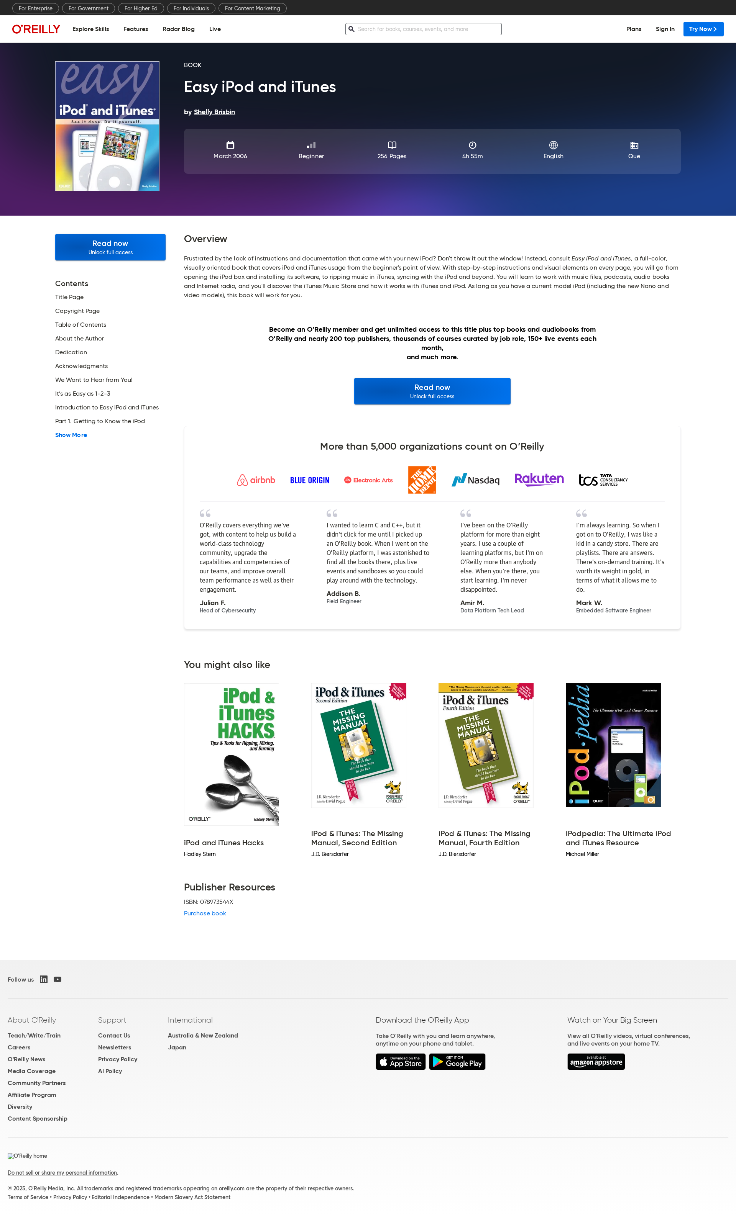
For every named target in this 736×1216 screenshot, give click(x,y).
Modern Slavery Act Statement (192, 1197)
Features (135, 29)
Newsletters (114, 1047)
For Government (88, 8)
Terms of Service (28, 1197)
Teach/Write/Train (34, 1035)
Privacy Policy (117, 1059)
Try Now (700, 29)
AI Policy (110, 1071)
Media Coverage (32, 1071)
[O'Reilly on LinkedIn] (44, 979)
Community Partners (37, 1083)
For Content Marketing (252, 8)
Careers (19, 1047)
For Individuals (191, 8)
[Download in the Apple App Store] (401, 1068)
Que (634, 156)
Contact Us (114, 1035)
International (190, 1020)
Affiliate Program (32, 1095)
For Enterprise (36, 8)
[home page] (36, 28)
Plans (633, 29)
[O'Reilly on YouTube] (57, 979)
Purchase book (205, 913)
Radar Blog (179, 29)
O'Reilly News (26, 1059)
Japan (177, 1047)
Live (215, 29)
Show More (71, 435)
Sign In (665, 29)
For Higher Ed (141, 8)
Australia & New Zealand (203, 1035)
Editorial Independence (121, 1197)
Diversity (20, 1107)
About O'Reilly (32, 1020)
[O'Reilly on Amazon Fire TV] (596, 1068)
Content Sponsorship (37, 1119)
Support (112, 1020)
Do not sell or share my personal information (62, 1172)
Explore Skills (90, 29)
